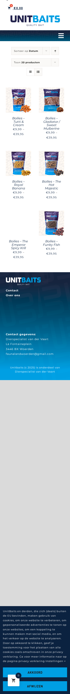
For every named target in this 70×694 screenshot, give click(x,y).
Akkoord (35, 672)
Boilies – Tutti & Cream (18, 121)
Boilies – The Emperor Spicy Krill (18, 244)
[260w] (23, 278)
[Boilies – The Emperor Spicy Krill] (18, 213)
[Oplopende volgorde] (55, 51)
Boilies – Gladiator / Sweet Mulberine (51, 123)
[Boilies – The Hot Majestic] (51, 153)
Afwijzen (35, 686)
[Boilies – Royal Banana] (18, 153)
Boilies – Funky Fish (51, 243)
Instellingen (55, 661)
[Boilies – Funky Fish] (51, 213)
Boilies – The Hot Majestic (51, 185)
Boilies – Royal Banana (18, 185)
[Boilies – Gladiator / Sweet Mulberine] (51, 90)
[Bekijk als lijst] (38, 72)
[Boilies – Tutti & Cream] (18, 90)
